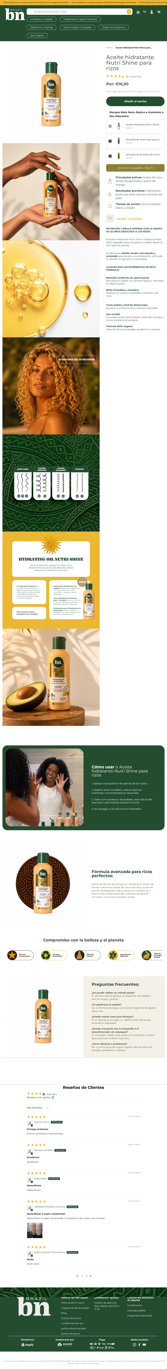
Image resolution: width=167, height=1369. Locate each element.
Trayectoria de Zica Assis (75, 1307)
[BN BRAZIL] (15, 14)
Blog (64, 1313)
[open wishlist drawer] (144, 12)
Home (109, 47)
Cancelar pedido (136, 1310)
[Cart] (159, 12)
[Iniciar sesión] (151, 12)
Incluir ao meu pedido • (135, 167)
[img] (36, 1117)
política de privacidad (73, 1328)
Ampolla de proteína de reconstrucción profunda (144, 154)
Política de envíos (71, 1318)
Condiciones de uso (72, 1323)
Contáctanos (134, 1305)
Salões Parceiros (70, 1333)
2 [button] (82, 1275)
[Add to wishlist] (110, 218)
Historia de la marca (72, 1302)
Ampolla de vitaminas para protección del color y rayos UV (144, 139)
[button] (115, 76)
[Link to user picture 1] (35, 1230)
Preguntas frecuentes (139, 1315)
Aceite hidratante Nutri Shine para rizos (130, 62)
